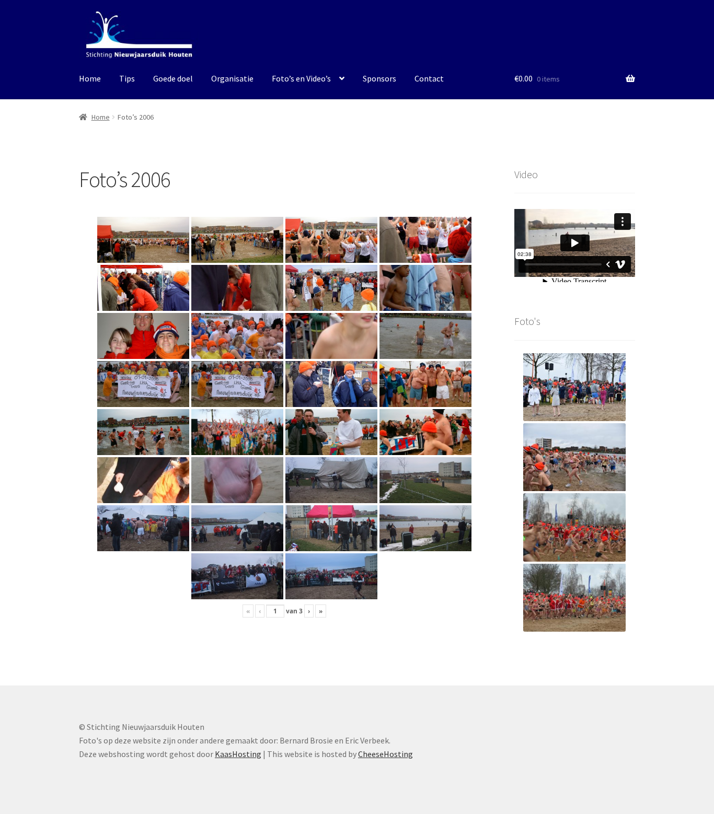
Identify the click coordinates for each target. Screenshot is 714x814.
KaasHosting (238, 754)
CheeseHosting (385, 754)
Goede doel (173, 78)
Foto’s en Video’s (301, 78)
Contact (429, 78)
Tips (127, 78)
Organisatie (232, 78)
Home (90, 78)
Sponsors (379, 78)
